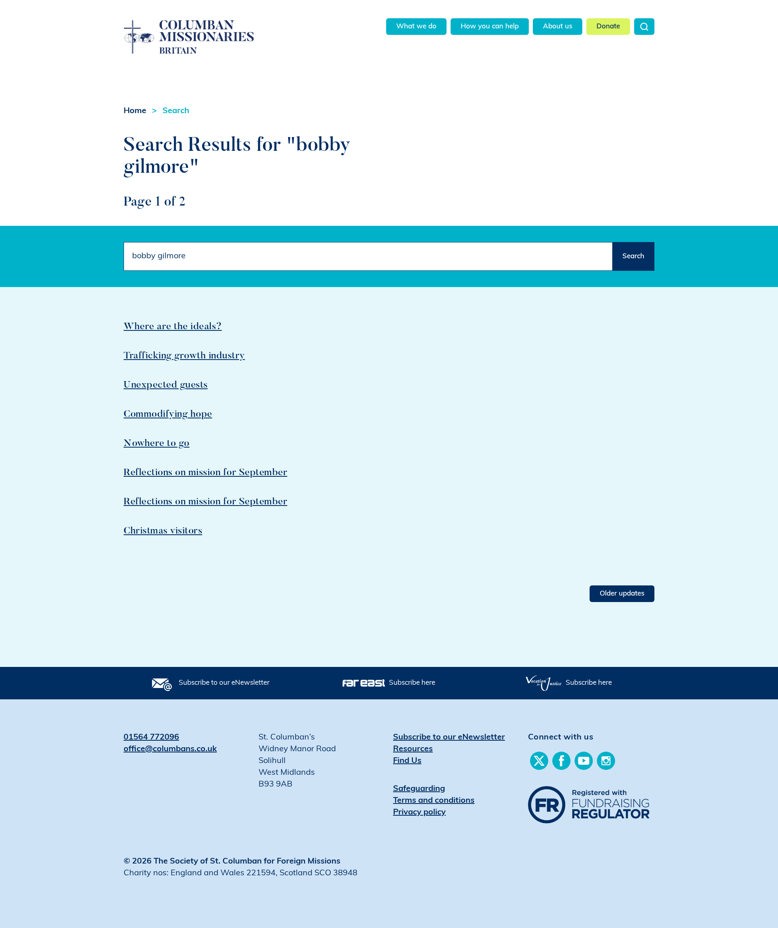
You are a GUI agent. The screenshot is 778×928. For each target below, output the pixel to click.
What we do (416, 26)
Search (644, 26)
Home (135, 111)
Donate (608, 26)
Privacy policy (419, 812)
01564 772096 (151, 737)
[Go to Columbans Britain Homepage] (209, 28)
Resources (413, 749)
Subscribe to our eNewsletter (224, 682)
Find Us (407, 761)
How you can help (490, 26)
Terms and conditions (433, 801)
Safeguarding (419, 789)
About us (557, 26)
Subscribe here (412, 682)
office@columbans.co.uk (170, 749)
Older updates (622, 593)
